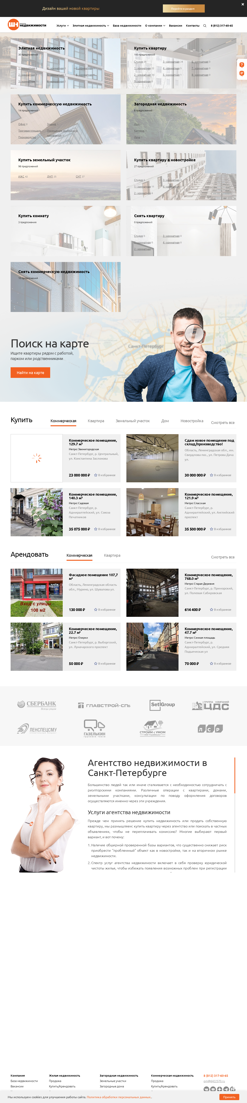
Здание (51, 124)
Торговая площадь (29, 130)
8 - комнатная (84, 74)
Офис (21, 124)
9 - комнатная (142, 81)
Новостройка (192, 421)
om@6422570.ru (214, 1081)
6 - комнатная (55, 81)
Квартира (96, 421)
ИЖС (21, 176)
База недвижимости (127, 25)
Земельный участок (133, 421)
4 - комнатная (55, 68)
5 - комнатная (55, 74)
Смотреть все (222, 422)
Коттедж (139, 130)
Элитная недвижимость (90, 25)
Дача (137, 137)
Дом (137, 124)
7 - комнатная (84, 68)
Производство (27, 137)
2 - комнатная (26, 74)
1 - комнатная (26, 68)
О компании (154, 25)
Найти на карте (30, 372)
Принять (229, 1097)
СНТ (78, 176)
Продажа (55, 1080)
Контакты (193, 25)
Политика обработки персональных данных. (119, 1097)
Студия (138, 61)
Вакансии (175, 25)
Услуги (62, 25)
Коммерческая (63, 421)
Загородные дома (112, 1086)
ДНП (50, 176)
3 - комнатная (26, 81)
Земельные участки (113, 1080)
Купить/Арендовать (62, 1086)
